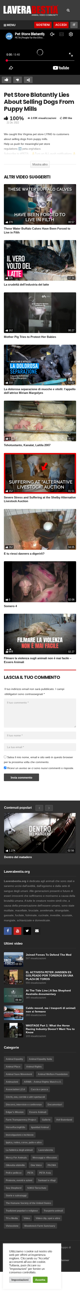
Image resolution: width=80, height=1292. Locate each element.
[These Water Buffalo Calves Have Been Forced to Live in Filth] (40, 204)
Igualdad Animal (40, 1127)
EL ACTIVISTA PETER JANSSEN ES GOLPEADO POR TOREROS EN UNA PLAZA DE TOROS (49, 976)
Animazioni (12, 1081)
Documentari (55, 1104)
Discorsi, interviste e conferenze (24, 1104)
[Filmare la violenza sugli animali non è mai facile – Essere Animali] (40, 634)
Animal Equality (14, 1059)
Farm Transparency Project (21, 1119)
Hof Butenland (64, 1119)
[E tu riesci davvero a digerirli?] (40, 529)
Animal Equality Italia (40, 1059)
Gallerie (46, 1119)
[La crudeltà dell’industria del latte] (40, 260)
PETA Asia (45, 1172)
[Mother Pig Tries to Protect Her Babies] (40, 312)
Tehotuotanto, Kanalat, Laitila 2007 (27, 445)
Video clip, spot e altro (48, 1218)
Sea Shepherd (13, 1188)
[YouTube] (17, 931)
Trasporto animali (53, 1210)
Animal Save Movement (19, 1074)
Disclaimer (62, 1260)
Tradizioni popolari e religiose (22, 1210)
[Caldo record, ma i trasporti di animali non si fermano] (13, 1012)
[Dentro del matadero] (40, 833)
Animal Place (13, 1066)
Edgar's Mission (14, 1112)
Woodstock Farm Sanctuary (39, 1226)
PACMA (52, 1165)
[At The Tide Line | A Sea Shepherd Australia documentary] (13, 995)
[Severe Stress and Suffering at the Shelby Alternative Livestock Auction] (40, 473)
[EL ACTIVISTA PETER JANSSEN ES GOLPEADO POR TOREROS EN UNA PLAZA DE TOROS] (13, 977)
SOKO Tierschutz (36, 1188)
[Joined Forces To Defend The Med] (13, 959)
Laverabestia (45, 1150)
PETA (30, 1172)
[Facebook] (8, 931)
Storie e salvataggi (16, 1195)
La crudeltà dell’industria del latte (26, 284)
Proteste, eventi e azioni (19, 1180)
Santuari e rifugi (47, 1180)
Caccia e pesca (39, 1089)
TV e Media (12, 1218)
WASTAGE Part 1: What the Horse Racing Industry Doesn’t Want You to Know (50, 1029)
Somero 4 (10, 606)
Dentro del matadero (18, 857)
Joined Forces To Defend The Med (48, 954)
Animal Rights (34, 1066)
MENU (11, 25)
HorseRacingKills (15, 1127)
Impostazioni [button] (20, 1279)
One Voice (36, 1165)
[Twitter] (27, 931)
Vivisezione (12, 1226)
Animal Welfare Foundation (53, 1074)
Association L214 (15, 1089)
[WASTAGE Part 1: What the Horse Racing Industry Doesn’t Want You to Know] (13, 1030)
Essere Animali (37, 1112)
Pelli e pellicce (14, 1172)
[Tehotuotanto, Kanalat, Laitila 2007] (40, 421)
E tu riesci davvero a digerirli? (24, 553)
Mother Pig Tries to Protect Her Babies (30, 336)
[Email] (37, 931)
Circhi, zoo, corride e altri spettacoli (25, 1097)
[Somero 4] (40, 581)
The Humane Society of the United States (28, 1203)
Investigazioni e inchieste (20, 1135)
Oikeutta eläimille (15, 1165)
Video (27, 1218)
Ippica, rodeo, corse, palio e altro (24, 1142)
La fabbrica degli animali (19, 1150)
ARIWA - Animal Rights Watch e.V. (42, 1081)
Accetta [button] (40, 1279)
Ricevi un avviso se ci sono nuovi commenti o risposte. (40, 768)
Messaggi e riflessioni (45, 1157)
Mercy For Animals (16, 1157)
